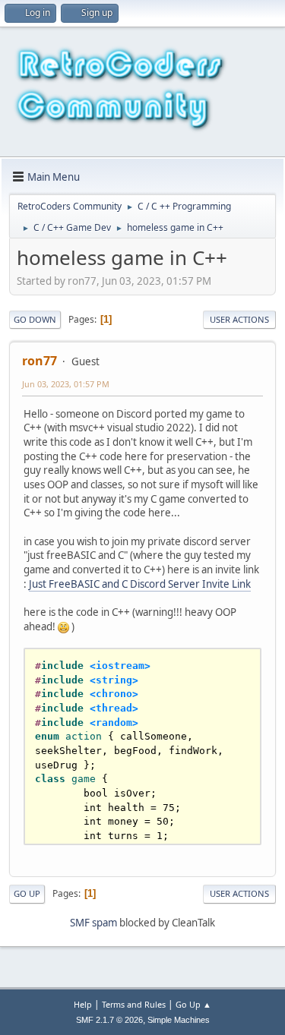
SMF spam (93, 922)
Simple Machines (178, 1019)
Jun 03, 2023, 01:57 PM (65, 384)
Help (83, 1004)
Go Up (27, 893)
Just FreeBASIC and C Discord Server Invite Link (140, 584)
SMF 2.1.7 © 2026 (109, 1019)
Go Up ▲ (193, 1004)
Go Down (35, 319)
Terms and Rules (134, 1004)
